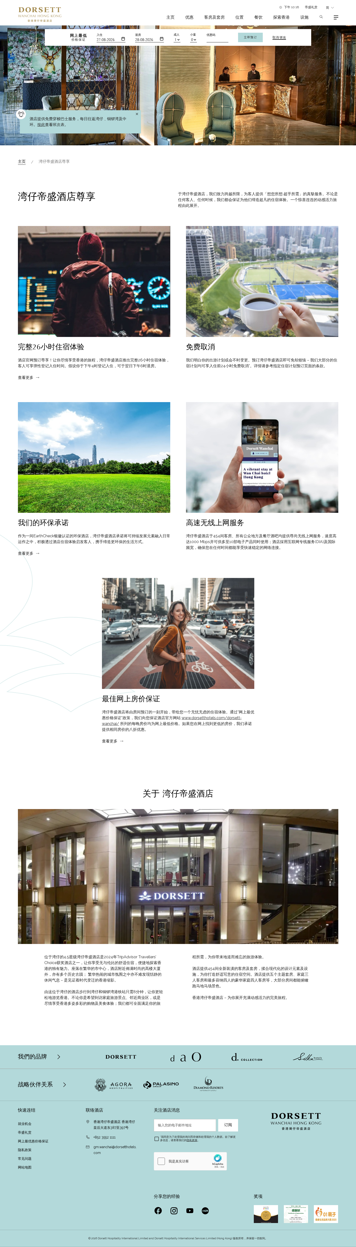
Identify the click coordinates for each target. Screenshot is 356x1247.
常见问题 (24, 1159)
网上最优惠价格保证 (33, 1141)
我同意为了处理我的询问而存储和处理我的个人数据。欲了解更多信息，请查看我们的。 (198, 1138)
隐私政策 (25, 1150)
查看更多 (25, 377)
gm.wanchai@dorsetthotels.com (115, 1150)
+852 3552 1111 (104, 1137)
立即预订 (250, 37)
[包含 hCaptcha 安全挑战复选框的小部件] (190, 1161)
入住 (99, 35)
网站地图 (25, 1167)
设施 (304, 17)
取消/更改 (279, 37)
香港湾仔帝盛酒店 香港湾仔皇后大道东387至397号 (114, 1125)
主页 (170, 17)
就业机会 (24, 1124)
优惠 (189, 17)
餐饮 (258, 17)
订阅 (228, 1124)
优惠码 (211, 35)
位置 (239, 17)
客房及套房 (214, 17)
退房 (138, 35)
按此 (41, 124)
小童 (193, 34)
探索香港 (281, 17)
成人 (176, 34)
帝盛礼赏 (311, 7)
